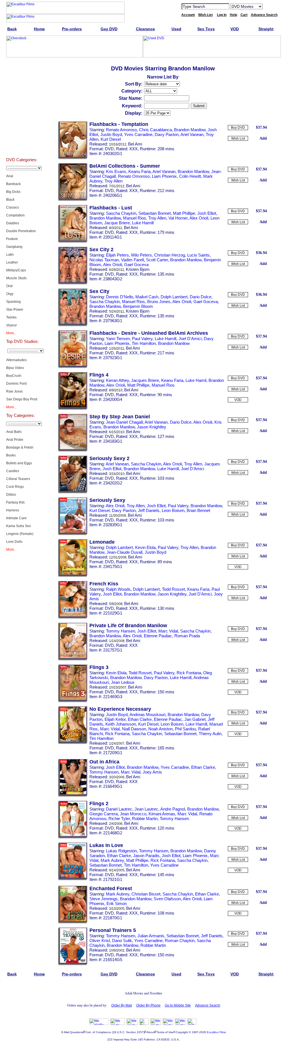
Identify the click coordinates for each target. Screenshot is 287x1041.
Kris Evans (116, 171)
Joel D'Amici (190, 338)
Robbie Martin (145, 818)
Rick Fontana (189, 672)
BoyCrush (13, 376)
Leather (12, 262)
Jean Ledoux (123, 682)
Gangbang (14, 247)
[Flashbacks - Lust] (72, 242)
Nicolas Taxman (104, 259)
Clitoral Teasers (18, 479)
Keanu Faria (139, 171)
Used (22, 129)
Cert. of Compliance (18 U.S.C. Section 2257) (114, 1032)
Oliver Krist (99, 940)
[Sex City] (72, 325)
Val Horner (178, 218)
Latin (10, 255)
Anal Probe (14, 440)
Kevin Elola (145, 547)
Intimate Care (16, 518)
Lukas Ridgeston (121, 850)
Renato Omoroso (134, 176)
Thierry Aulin (210, 733)
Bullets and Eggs (19, 463)
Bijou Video (15, 368)
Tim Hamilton (144, 343)
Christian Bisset (145, 894)
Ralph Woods (118, 589)
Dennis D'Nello (119, 296)
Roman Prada (187, 635)
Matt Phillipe (184, 213)
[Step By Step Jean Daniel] (72, 451)
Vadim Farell (132, 259)
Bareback (13, 184)
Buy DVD (238, 128)
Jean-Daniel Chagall (124, 422)
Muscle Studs (16, 278)
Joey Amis (152, 772)
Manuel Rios (134, 218)
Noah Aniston (160, 728)
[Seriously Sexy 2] (72, 492)
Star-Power (14, 309)
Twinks (11, 317)
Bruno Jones (158, 301)
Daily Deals (22, 101)
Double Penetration (21, 231)
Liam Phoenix (164, 176)
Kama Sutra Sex (18, 526)
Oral (9, 286)
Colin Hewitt (190, 176)
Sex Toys (22, 144)
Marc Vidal (168, 631)
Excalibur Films (216, 1032)
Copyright (182, 1032)
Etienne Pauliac (158, 635)
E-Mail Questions (72, 1032)
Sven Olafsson (167, 898)
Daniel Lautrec (119, 809)
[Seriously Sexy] (72, 534)
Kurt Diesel (111, 139)
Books (11, 455)
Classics (12, 207)
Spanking (13, 302)
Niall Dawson (134, 728)
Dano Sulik (122, 940)
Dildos (11, 495)
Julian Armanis (150, 935)
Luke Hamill (143, 222)
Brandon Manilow (189, 129)
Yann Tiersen (118, 338)
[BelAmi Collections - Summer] (72, 200)
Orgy (9, 294)
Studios (21, 87)
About (150, 1032)
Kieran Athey (117, 380)
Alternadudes (16, 360)
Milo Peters (141, 255)
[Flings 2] (72, 837)
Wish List (238, 138)
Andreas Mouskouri (147, 714)
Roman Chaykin (180, 940)
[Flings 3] (72, 701)
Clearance (22, 115)
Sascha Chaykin (121, 213)
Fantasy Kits (15, 502)
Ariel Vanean (191, 134)
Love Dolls (14, 542)
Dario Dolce (200, 296)
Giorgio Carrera (103, 813)
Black (10, 200)
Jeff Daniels (148, 510)
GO (270, 6)
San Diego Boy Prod (21, 399)
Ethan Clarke (140, 719)
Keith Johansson (120, 724)
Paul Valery (142, 338)
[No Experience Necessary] (72, 743)
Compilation (15, 215)
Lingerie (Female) (19, 534)
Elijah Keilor (115, 719)
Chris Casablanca (155, 129)
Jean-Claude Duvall (124, 552)
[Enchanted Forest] (72, 922)
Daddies (12, 223)
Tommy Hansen (120, 631)
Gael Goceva (136, 264)
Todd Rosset (173, 589)
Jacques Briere (145, 380)
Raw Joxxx (14, 391)
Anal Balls (14, 432)
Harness (12, 510)
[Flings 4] (72, 409)
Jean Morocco (133, 813)
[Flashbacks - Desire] (72, 367)
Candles (12, 471)
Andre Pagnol (172, 809)
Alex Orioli (198, 218)
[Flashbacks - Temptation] (72, 158)
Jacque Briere (117, 222)
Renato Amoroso (121, 129)
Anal (9, 176)
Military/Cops (16, 270)
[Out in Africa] (72, 796)
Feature (12, 239)
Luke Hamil (196, 380)
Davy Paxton (167, 134)
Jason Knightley (151, 426)
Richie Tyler (119, 818)
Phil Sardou (185, 728)
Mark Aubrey (112, 860)
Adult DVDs (22, 73)
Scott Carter (157, 259)
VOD (238, 400)
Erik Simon (117, 903)
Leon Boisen (173, 510)
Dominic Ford (16, 384)
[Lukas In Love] (72, 879)
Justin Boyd (111, 134)
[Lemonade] (72, 576)
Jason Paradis (146, 855)
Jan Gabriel (194, 719)
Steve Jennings (103, 898)
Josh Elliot (206, 213)
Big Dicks (13, 192)
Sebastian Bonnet (154, 213)
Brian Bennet (198, 510)
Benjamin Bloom (138, 306)
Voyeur (11, 325)
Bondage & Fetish (19, 447)
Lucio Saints (198, 255)
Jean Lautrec (146, 809)
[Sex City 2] (72, 283)
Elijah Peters (117, 255)
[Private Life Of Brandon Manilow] (72, 659)
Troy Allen (113, 181)
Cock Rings (15, 487)
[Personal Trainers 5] (72, 964)
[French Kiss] (72, 618)
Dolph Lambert (174, 296)
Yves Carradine (138, 134)
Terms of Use (165, 1032)
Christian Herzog (169, 255)
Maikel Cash (146, 296)
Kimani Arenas (162, 813)
